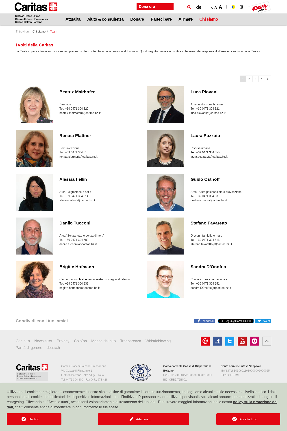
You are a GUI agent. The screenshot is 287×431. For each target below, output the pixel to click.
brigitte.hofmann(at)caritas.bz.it (79, 288)
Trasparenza (130, 341)
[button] (204, 321)
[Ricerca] (189, 7)
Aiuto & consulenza (105, 19)
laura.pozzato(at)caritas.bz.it (209, 156)
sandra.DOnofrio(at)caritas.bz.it (211, 288)
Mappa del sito (103, 341)
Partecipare (161, 19)
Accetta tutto (248, 419)
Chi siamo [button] (208, 19)
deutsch (53, 348)
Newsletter (43, 341)
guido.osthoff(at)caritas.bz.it (209, 200)
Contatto (23, 341)
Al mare (185, 19)
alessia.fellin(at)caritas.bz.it (77, 200)
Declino (34, 419)
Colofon (80, 341)
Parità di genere (29, 348)
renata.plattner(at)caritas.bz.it (78, 156)
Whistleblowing (158, 341)
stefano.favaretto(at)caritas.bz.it (211, 244)
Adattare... (143, 419)
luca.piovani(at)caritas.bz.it (208, 113)
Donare (137, 19)
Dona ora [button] (147, 6)
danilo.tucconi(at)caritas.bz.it (78, 244)
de (198, 7)
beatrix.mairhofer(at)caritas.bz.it (80, 113)
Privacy (63, 341)
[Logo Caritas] (36, 12)
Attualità (72, 19)
